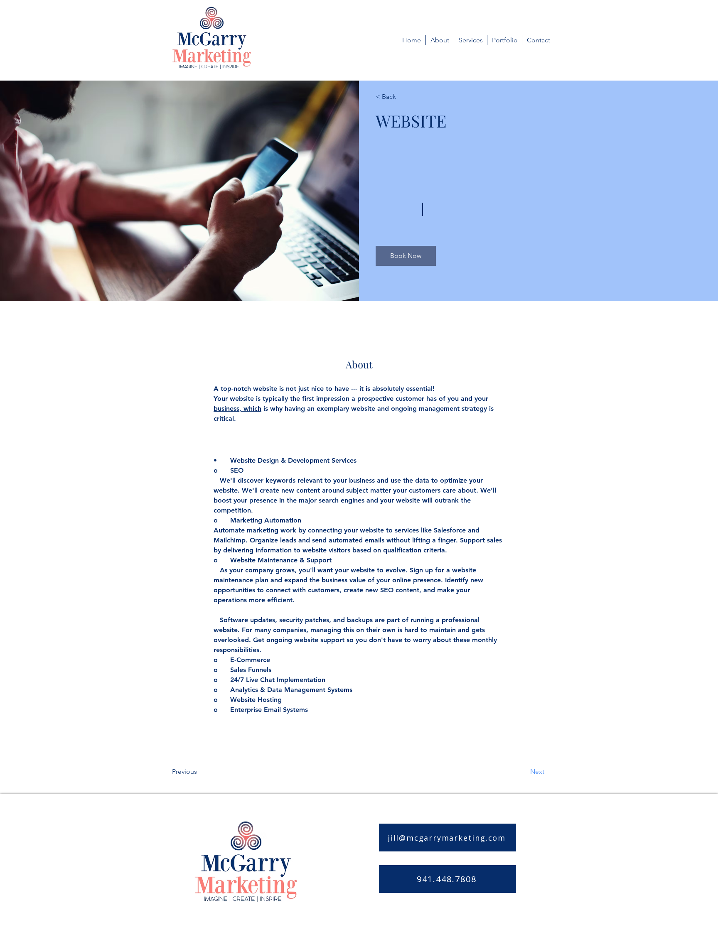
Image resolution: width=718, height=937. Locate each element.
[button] (406, 256)
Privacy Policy (424, 913)
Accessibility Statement (488, 913)
